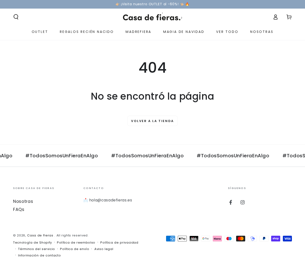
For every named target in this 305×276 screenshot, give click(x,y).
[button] (16, 17)
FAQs (19, 209)
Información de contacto (39, 255)
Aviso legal (103, 249)
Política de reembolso (76, 242)
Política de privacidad (119, 242)
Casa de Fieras (40, 235)
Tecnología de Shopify (32, 242)
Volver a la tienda (152, 121)
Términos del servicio (36, 249)
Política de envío (74, 249)
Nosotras (23, 201)
